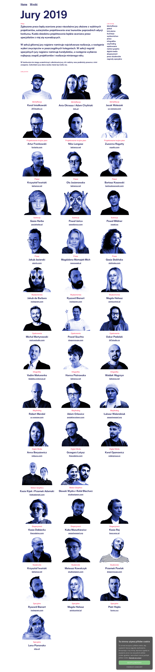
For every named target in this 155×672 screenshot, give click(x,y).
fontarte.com (37, 147)
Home (24, 4)
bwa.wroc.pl (114, 533)
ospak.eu (114, 224)
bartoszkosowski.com (114, 186)
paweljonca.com (76, 224)
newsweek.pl (75, 263)
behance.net (76, 147)
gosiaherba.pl (37, 224)
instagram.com (37, 301)
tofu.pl (76, 109)
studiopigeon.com (75, 494)
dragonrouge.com (75, 340)
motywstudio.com (37, 340)
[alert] (134, 653)
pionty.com (37, 263)
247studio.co (36, 109)
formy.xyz (114, 610)
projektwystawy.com (75, 417)
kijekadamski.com (37, 494)
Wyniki (34, 4)
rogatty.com (114, 147)
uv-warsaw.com (114, 109)
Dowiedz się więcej (135, 658)
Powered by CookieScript (134, 667)
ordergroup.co (114, 456)
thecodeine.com (75, 456)
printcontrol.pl (114, 301)
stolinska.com (114, 263)
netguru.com (37, 456)
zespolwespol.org (114, 417)
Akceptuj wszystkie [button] (134, 663)
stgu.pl (37, 649)
